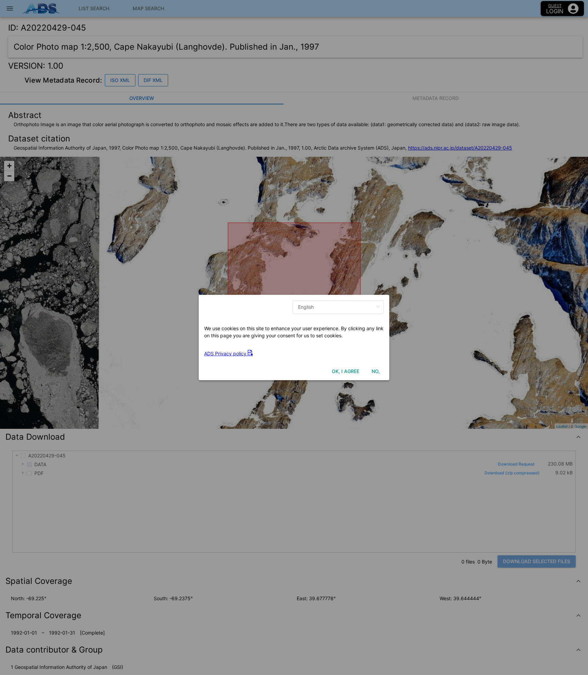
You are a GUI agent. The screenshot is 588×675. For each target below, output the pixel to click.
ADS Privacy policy (226, 353)
